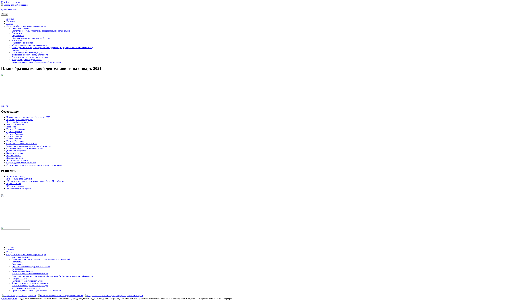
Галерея (9, 23)
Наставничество (13, 155)
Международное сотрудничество (27, 59)
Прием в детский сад (15, 176)
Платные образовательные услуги (27, 52)
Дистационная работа (16, 151)
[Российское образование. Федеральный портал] (60, 295)
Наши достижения (14, 158)
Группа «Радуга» (14, 136)
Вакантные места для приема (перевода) (30, 57)
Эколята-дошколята (15, 153)
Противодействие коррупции (19, 119)
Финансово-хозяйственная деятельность (30, 55)
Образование (18, 35)
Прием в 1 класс (13, 183)
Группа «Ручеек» (14, 131)
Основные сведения (21, 28)
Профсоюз (11, 127)
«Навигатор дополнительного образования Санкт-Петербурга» (35, 181)
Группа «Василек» (14, 139)
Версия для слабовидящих (15, 5)
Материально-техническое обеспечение (30, 45)
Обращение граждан (15, 186)
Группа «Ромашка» (15, 134)
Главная (10, 19)
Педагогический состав (22, 43)
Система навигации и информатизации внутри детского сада (34, 165)
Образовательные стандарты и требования (31, 38)
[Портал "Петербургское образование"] (19, 295)
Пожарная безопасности (17, 122)
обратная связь (7, 193)
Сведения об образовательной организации (26, 26)
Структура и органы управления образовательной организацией (41, 31)
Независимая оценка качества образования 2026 (28, 117)
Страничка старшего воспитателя (21, 143)
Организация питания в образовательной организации (36, 62)
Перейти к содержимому (12, 2)
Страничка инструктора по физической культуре (28, 146)
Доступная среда (19, 50)
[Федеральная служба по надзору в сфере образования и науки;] (114, 295)
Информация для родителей (19, 179)
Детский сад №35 (9, 9)
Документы (17, 33)
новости (5, 106)
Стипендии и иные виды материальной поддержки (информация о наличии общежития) (52, 47)
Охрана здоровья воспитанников (21, 163)
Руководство (17, 40)
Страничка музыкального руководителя (24, 148)
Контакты (10, 21)
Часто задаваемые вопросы (18, 188)
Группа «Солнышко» (15, 129)
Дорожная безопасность (17, 160)
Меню (4, 14)
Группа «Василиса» (15, 141)
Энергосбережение (15, 124)
